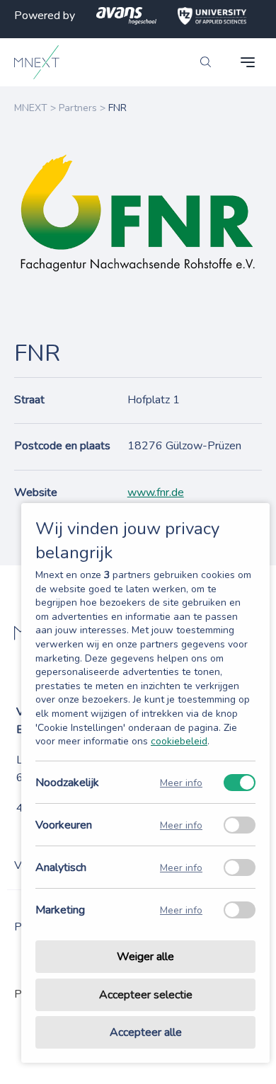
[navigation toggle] (248, 62)
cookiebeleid (179, 741)
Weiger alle (145, 956)
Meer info (181, 782)
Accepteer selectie (145, 995)
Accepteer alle (146, 1032)
